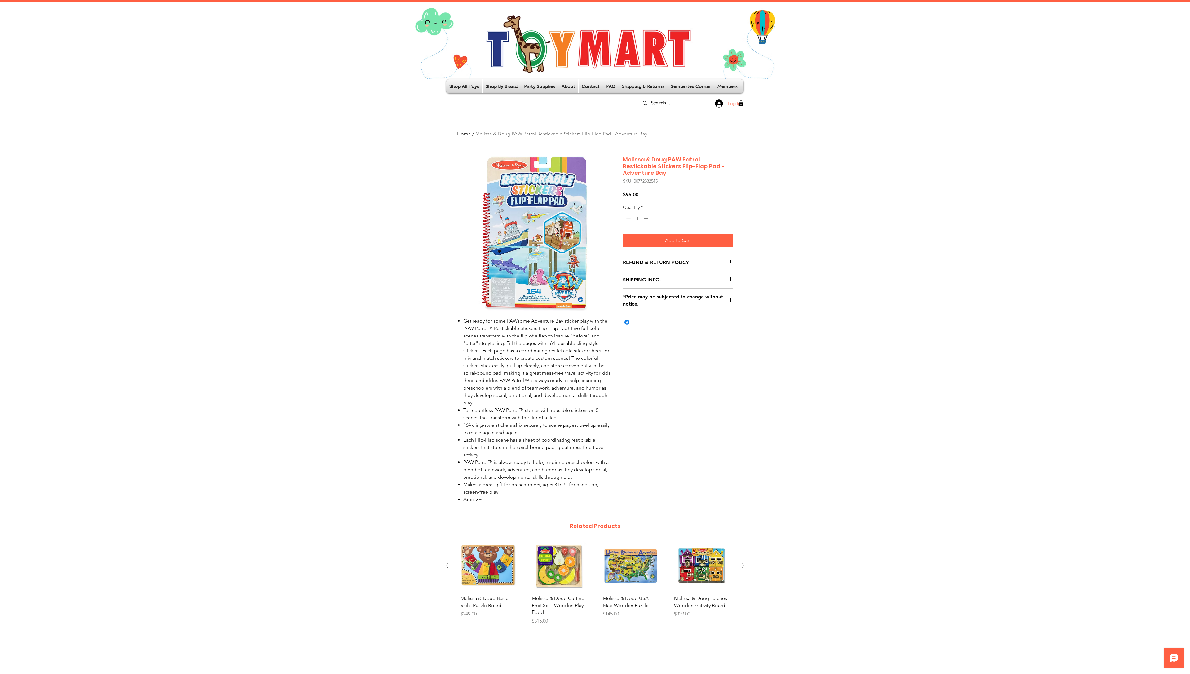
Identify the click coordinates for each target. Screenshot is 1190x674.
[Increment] (646, 218)
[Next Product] (743, 565)
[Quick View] (488, 565)
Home (464, 134)
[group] (595, 589)
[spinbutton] (637, 218)
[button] (539, 86)
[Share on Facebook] (627, 322)
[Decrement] (628, 218)
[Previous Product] (447, 565)
